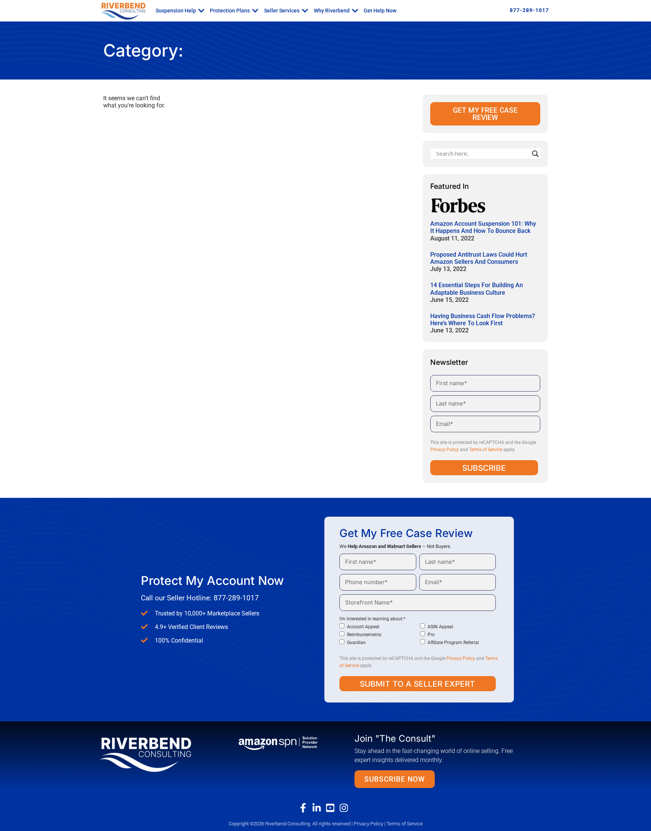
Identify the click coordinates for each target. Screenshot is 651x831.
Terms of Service (485, 449)
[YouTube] (332, 808)
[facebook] (305, 808)
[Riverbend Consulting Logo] (157, 754)
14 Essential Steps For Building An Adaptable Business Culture (476, 289)
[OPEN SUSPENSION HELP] (201, 10)
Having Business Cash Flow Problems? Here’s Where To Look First (482, 319)
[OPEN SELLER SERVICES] (305, 10)
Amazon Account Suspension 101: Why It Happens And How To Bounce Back (483, 227)
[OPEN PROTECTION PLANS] (255, 10)
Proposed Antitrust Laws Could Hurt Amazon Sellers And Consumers (478, 258)
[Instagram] (346, 808)
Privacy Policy (444, 449)
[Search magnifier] (535, 153)
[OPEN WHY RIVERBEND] (355, 10)
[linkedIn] (319, 808)
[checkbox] (417, 634)
